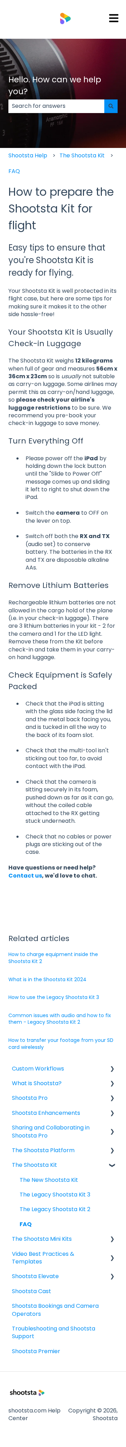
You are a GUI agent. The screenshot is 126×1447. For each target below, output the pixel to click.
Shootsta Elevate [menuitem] (35, 1276)
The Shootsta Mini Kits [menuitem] (42, 1239)
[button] (112, 1069)
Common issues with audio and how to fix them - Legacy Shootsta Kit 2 (59, 1019)
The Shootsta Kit (82, 155)
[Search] (111, 106)
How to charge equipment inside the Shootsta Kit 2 (53, 958)
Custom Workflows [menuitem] (38, 1069)
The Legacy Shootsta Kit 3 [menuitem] (55, 1195)
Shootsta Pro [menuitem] (30, 1098)
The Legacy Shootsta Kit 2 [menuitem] (55, 1209)
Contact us (25, 876)
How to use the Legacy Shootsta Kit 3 (53, 997)
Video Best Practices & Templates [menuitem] (43, 1258)
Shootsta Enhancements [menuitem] (46, 1113)
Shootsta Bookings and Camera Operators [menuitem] (55, 1310)
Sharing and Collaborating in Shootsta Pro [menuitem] (51, 1131)
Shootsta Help (27, 155)
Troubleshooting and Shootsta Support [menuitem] (53, 1332)
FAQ (14, 171)
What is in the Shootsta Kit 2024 (47, 979)
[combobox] (56, 106)
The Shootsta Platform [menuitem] (43, 1150)
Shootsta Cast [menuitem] (31, 1291)
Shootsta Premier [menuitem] (36, 1351)
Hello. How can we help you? (54, 85)
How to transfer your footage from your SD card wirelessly (60, 1044)
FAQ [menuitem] (25, 1224)
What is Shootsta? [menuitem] (37, 1083)
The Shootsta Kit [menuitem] (34, 1165)
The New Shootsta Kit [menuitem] (49, 1180)
